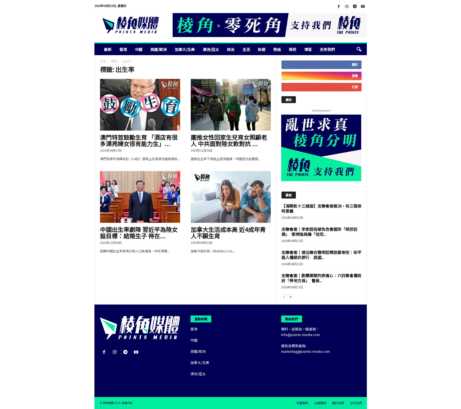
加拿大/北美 (185, 49)
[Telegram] (355, 6)
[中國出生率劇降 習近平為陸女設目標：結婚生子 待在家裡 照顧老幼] (140, 197)
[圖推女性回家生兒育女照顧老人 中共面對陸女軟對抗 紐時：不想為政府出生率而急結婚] (231, 105)
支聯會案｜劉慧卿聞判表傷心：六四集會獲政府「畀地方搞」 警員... (321, 278)
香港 (123, 49)
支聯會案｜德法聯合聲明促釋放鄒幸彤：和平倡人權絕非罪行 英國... (321, 254)
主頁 (103, 61)
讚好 (355, 65)
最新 (108, 49)
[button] (359, 49)
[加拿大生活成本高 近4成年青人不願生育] (231, 197)
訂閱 (355, 87)
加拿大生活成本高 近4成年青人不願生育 (228, 232)
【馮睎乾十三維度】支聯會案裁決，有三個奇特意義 (321, 208)
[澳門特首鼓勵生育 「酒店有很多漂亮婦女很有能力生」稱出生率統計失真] (140, 105)
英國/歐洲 (158, 49)
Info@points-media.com (300, 334)
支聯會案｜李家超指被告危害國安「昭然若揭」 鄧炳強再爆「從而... (319, 231)
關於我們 (338, 403)
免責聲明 (302, 403)
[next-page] (290, 296)
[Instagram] (347, 6)
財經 (261, 49)
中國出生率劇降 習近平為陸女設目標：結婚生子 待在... (139, 232)
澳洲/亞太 (211, 49)
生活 (246, 49)
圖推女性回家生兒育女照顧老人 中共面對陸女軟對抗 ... (229, 140)
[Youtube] (363, 6)
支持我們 (327, 49)
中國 (138, 49)
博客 (308, 49)
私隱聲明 (320, 403)
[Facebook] (339, 6)
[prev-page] (284, 296)
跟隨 (355, 76)
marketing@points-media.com (305, 351)
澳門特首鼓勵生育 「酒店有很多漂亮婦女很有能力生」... (139, 140)
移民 (292, 49)
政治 (231, 49)
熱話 (277, 49)
